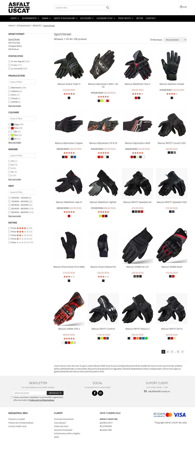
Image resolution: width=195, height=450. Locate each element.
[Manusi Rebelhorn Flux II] (137, 65)
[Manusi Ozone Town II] (69, 65)
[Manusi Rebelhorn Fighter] (103, 183)
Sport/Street (14, 39)
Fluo (16, 135)
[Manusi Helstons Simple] (171, 65)
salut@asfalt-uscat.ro (158, 391)
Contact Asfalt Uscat (17, 426)
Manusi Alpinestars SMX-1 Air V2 (103, 85)
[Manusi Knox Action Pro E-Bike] (69, 245)
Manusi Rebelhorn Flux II (137, 84)
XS (12, 164)
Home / (12, 25)
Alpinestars (16, 87)
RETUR (139, 18)
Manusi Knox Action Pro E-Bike (69, 266)
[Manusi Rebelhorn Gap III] (69, 183)
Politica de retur (61, 426)
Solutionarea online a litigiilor (67, 433)
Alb (15, 131)
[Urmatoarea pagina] (182, 352)
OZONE (14, 101)
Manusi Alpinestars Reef (137, 143)
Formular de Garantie (63, 419)
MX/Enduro (13, 49)
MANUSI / (38, 25)
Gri (15, 138)
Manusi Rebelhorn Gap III (69, 202)
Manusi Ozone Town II (69, 84)
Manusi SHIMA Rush (171, 266)
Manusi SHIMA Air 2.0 (137, 266)
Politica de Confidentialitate (41, 400)
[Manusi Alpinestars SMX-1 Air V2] (103, 65)
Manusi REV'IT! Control (103, 328)
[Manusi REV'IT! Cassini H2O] (171, 124)
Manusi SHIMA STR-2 (69, 328)
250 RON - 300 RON (19, 208)
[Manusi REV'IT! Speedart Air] (137, 183)
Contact (151, 18)
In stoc (14, 65)
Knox (13, 94)
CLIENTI (58, 413)
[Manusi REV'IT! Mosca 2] (137, 308)
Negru (17, 124)
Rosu (16, 128)
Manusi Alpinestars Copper (69, 143)
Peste (14, 228)
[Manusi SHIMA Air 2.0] (137, 245)
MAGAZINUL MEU (18, 413)
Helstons (15, 91)
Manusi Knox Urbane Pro (103, 266)
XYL (12, 161)
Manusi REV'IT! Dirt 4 (171, 328)
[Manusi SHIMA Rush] (171, 245)
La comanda (16, 68)
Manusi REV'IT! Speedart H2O (172, 202)
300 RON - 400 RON (19, 212)
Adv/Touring (14, 42)
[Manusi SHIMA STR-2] (69, 309)
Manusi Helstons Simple (172, 84)
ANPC (56, 437)
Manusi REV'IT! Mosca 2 (137, 328)
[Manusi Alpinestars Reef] (137, 124)
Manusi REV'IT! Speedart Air (137, 202)
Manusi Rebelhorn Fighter (103, 202)
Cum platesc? (60, 422)
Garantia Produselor (63, 430)
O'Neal (14, 98)
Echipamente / (24, 25)
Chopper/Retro (15, 46)
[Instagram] (100, 393)
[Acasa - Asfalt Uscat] (23, 7)
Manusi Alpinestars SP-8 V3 (103, 143)
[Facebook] (94, 393)
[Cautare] (107, 7)
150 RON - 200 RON (19, 201)
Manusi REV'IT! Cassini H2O (172, 143)
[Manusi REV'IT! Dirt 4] (171, 308)
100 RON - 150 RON (19, 197)
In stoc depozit (18, 61)
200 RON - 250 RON (19, 205)
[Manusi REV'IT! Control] (103, 308)
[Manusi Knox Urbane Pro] (103, 245)
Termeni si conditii (16, 419)
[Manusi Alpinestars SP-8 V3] (103, 124)
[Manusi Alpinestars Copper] (69, 124)
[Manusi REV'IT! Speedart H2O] (171, 183)
